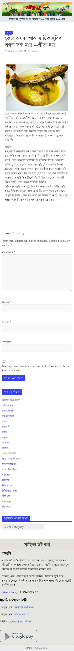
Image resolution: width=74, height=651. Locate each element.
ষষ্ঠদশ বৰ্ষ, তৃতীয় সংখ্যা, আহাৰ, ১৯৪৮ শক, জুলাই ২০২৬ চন (37, 19)
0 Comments (32, 51)
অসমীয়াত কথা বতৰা (24, 607)
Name (6, 302)
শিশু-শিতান (7, 485)
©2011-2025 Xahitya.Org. (37, 648)
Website (6, 342)
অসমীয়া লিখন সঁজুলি (11, 400)
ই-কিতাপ (6, 475)
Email (6, 322)
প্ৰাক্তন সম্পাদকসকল (11, 459)
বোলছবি (5, 427)
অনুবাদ (5, 448)
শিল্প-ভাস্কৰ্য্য (7, 507)
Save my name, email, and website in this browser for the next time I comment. (36, 368)
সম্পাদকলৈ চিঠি (9, 453)
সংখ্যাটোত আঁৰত (9, 469)
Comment (8, 252)
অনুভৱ (5, 437)
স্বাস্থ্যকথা (6, 443)
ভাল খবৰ (6, 496)
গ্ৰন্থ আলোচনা (8, 416)
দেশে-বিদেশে (7, 411)
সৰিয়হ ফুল (6, 501)
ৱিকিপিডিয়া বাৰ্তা (9, 491)
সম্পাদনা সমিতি (9, 464)
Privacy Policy (10, 592)
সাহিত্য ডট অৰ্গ (21, 614)
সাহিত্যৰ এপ (7, 405)
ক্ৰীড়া (4, 432)
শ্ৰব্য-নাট (5, 480)
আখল (9, 32)
